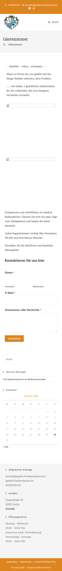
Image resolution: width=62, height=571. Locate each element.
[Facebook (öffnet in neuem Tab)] (29, 8)
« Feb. (6, 446)
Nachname (38, 286)
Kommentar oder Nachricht (23, 309)
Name (9, 272)
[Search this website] (31, 358)
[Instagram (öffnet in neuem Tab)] (33, 8)
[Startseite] (4, 44)
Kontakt (10, 508)
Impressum (12, 561)
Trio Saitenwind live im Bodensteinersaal (24, 379)
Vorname (9, 286)
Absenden (14, 338)
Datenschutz (26, 561)
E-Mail (10, 292)
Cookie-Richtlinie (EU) (45, 561)
